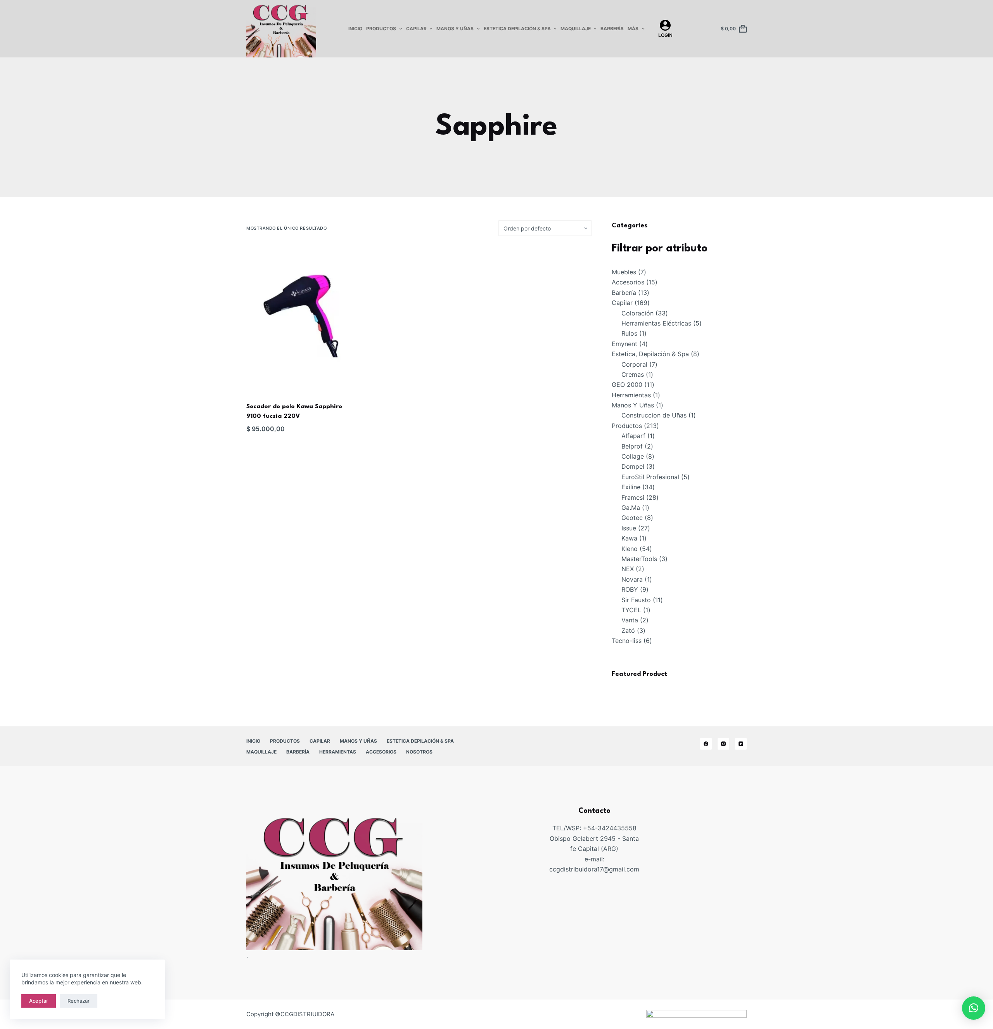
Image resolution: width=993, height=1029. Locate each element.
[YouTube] (741, 744)
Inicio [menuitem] (355, 28)
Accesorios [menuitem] (381, 752)
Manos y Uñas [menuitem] (455, 28)
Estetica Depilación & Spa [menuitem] (517, 28)
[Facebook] (706, 744)
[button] (973, 1008)
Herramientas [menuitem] (337, 752)
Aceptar (38, 1001)
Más (633, 28)
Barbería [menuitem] (612, 28)
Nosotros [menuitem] (419, 752)
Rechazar (78, 1001)
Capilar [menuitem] (416, 28)
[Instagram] (723, 744)
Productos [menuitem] (381, 28)
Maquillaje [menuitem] (576, 28)
